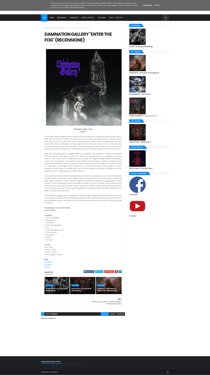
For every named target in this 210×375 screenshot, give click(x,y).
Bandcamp (48, 262)
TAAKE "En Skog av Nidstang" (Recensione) (57, 290)
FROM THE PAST (88, 18)
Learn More (147, 5)
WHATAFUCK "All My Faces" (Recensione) (81, 290)
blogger (105, 314)
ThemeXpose (53, 372)
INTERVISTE (74, 18)
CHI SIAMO (102, 18)
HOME (51, 18)
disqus (112, 314)
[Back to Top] (168, 372)
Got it (157, 5)
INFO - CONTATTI (116, 18)
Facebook (48, 264)
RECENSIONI (61, 18)
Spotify (47, 267)
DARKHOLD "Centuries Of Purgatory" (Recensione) (107, 290)
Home (46, 28)
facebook (120, 314)
